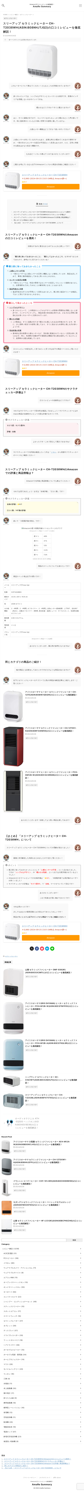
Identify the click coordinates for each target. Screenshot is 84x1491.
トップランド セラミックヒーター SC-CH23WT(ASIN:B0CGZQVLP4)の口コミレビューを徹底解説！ (51, 1080)
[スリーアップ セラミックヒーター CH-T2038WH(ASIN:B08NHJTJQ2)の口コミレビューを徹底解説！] (47, 949)
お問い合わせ (57, 1477)
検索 (74, 1240)
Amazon (51, 186)
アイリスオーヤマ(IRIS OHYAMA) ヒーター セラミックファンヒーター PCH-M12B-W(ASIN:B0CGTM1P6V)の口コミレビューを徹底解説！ (51, 1006)
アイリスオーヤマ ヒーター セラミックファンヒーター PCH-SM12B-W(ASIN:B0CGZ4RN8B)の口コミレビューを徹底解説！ (51, 775)
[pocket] (42, 949)
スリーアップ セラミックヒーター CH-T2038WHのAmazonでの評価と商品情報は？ (41, 217)
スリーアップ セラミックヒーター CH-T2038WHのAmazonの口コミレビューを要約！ (42, 212)
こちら (53, 452)
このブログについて (44, 1477)
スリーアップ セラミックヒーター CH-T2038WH (44, 175)
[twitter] (32, 949)
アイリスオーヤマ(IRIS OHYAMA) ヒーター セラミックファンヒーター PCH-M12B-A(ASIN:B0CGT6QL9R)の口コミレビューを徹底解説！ (51, 1043)
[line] (52, 949)
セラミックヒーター (11, 956)
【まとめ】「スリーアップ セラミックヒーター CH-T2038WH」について (37, 223)
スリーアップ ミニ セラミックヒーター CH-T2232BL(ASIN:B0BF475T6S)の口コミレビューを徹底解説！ (51, 1098)
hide (45, 204)
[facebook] (37, 949)
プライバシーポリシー (29, 1477)
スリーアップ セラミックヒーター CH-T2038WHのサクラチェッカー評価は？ (39, 214)
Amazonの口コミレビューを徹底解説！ (42, 1481)
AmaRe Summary (42, 6)
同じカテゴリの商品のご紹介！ (23, 220)
